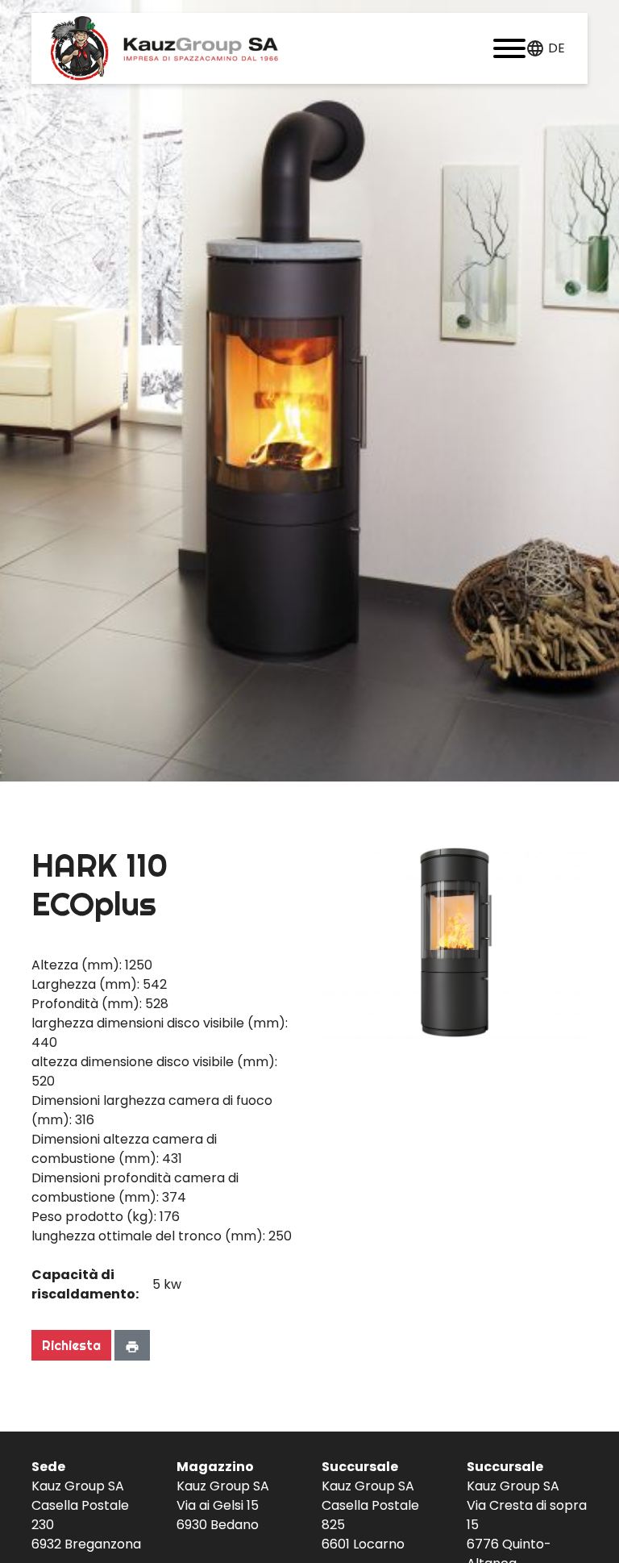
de (556, 48)
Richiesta (71, 1345)
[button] (509, 48)
